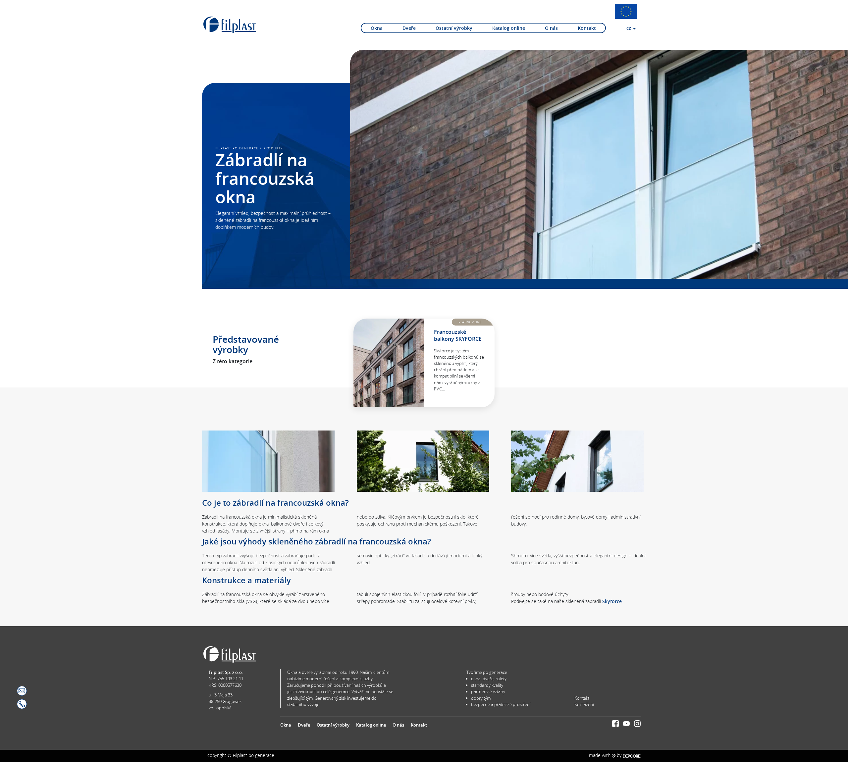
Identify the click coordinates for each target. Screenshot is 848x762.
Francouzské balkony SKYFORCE (458, 335)
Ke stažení (584, 704)
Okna (377, 28)
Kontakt (587, 28)
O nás (551, 28)
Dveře (409, 28)
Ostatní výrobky (454, 28)
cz (628, 28)
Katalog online (508, 28)
